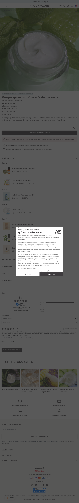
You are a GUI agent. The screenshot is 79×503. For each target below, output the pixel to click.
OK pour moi (51, 274)
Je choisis (28, 274)
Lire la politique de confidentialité (27, 268)
